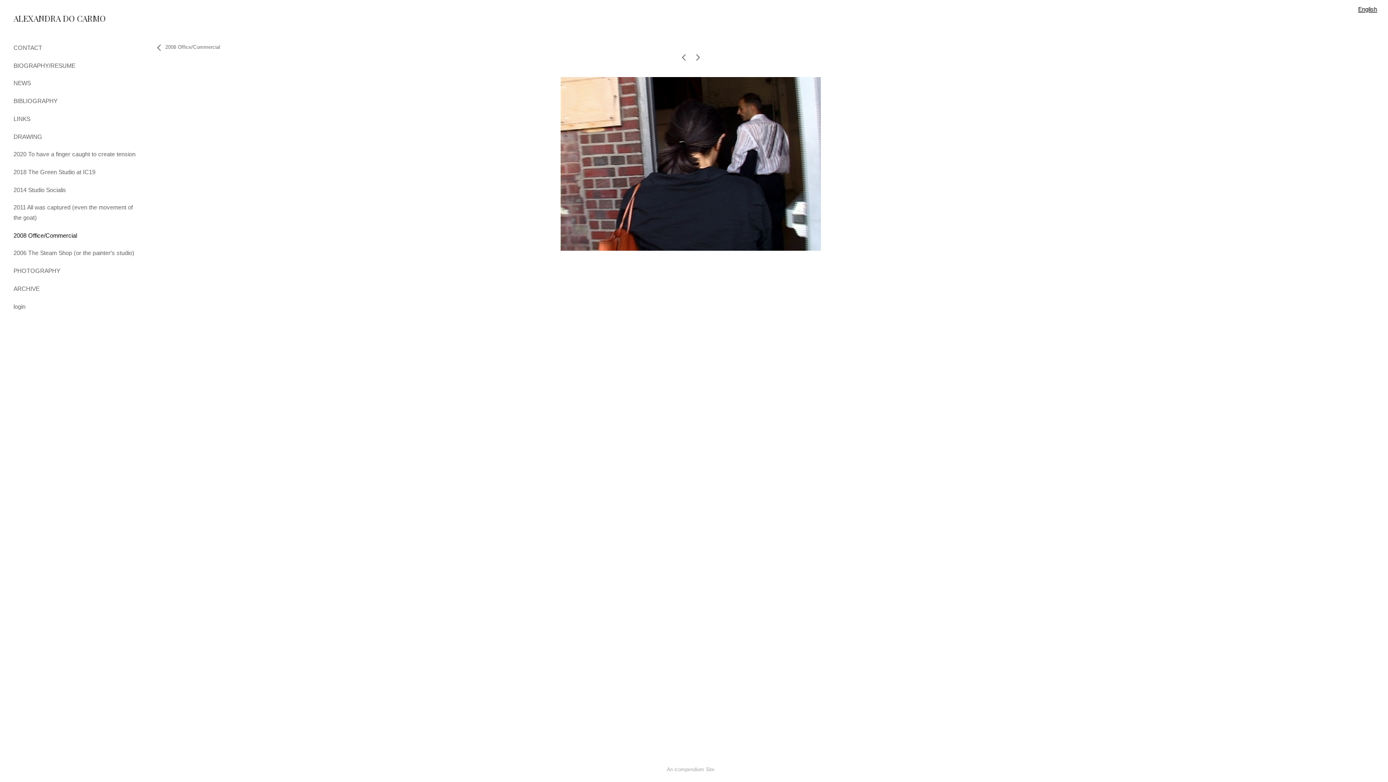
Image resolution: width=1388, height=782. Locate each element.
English (1367, 9)
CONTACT (28, 47)
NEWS (22, 83)
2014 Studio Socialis (40, 190)
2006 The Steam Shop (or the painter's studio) (74, 253)
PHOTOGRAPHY (37, 271)
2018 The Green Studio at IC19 (54, 172)
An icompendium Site (691, 769)
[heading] (41, 19)
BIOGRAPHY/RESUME (44, 65)
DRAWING (28, 136)
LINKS (22, 119)
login (19, 306)
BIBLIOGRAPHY (35, 101)
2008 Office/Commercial (45, 235)
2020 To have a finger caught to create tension (75, 154)
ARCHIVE (27, 288)
